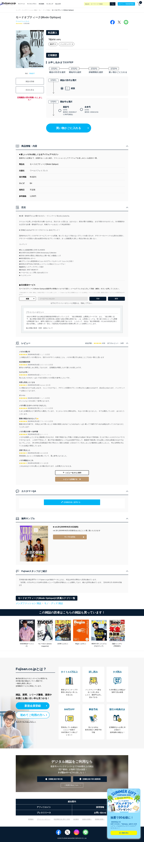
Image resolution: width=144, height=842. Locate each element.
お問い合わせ (100, 813)
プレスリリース (44, 813)
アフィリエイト (44, 807)
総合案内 (72, 801)
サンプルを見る (69, 537)
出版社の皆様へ (87, 819)
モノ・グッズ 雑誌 (44, 10)
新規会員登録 (33, 705)
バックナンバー (65, 44)
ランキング (49, 4)
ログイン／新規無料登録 (126, 3)
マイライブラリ (31, 4)
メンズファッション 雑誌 (29, 10)
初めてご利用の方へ (32, 714)
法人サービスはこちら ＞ (26, 722)
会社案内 (76, 819)
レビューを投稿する (70, 479)
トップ (18, 10)
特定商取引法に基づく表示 (62, 819)
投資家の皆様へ (99, 819)
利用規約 (31, 819)
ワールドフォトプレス (22, 21)
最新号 (52, 44)
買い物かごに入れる (68, 127)
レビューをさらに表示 (73, 473)
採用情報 (100, 807)
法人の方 (58, 4)
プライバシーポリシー (43, 819)
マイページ (21, 4)
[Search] (112, 4)
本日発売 (41, 4)
